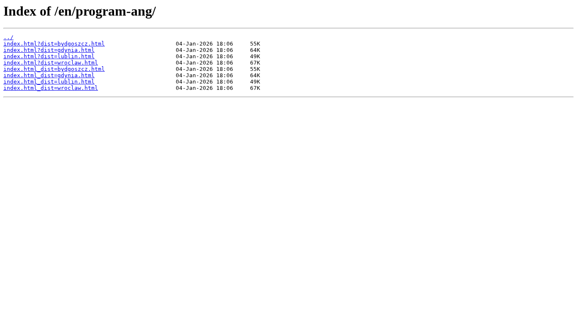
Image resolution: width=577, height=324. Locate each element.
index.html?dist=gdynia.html (49, 50)
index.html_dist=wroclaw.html (50, 88)
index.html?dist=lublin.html (49, 56)
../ (8, 37)
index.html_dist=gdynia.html (49, 75)
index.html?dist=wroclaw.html (50, 62)
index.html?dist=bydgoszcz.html (54, 43)
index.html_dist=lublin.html (49, 81)
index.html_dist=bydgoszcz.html (54, 69)
